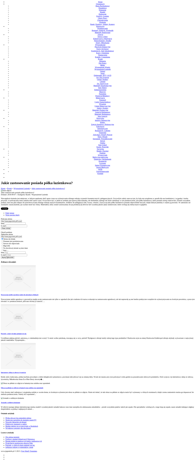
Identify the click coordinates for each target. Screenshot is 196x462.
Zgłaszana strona (7, 234)
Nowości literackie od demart (15, 422)
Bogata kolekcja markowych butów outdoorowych (23, 441)
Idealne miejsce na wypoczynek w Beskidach (21, 426)
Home (3, 188)
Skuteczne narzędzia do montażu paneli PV (21, 420)
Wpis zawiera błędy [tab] (12, 215)
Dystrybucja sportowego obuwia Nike (19, 443)
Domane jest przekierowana (13, 241)
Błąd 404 (6, 246)
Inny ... (5, 250)
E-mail (3, 226)
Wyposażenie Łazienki (22, 188)
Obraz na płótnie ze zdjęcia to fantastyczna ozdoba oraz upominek (22, 388)
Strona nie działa (9, 239)
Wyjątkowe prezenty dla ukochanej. (18, 428)
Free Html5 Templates (29, 451)
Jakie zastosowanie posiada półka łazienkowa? (48, 188)
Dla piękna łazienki (12, 437)
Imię (2, 223)
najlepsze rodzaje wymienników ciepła (19, 447)
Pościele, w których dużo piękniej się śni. (14, 334)
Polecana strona (6, 219)
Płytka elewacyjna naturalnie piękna (18, 418)
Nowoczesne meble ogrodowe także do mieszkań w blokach (19, 295)
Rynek (9, 188)
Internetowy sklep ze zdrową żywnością (13, 372)
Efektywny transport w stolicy (16, 424)
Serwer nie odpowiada (11, 244)
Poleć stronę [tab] (9, 213)
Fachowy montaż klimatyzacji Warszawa (20, 439)
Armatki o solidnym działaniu (10, 402)
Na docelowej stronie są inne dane (15, 248)
